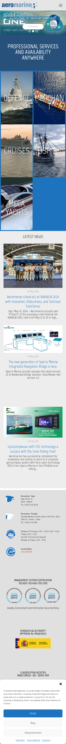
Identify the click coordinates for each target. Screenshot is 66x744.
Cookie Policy (20, 740)
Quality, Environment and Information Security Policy (33, 608)
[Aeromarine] (19, 5)
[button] (60, 684)
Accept (33, 713)
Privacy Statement (33, 740)
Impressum (46, 740)
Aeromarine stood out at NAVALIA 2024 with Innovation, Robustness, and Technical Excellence (33, 301)
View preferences (33, 732)
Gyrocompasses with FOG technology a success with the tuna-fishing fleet (33, 448)
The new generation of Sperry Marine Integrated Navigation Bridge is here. (33, 364)
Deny (33, 723)
